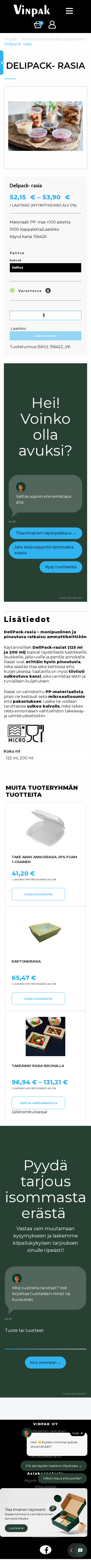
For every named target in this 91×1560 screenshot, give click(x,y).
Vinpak (10, 39)
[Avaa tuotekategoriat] (1, 63)
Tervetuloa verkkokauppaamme (52, 39)
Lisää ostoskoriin (45, 336)
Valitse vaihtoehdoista (38, 1103)
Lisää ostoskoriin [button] (38, 894)
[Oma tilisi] (52, 24)
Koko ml (15, 260)
